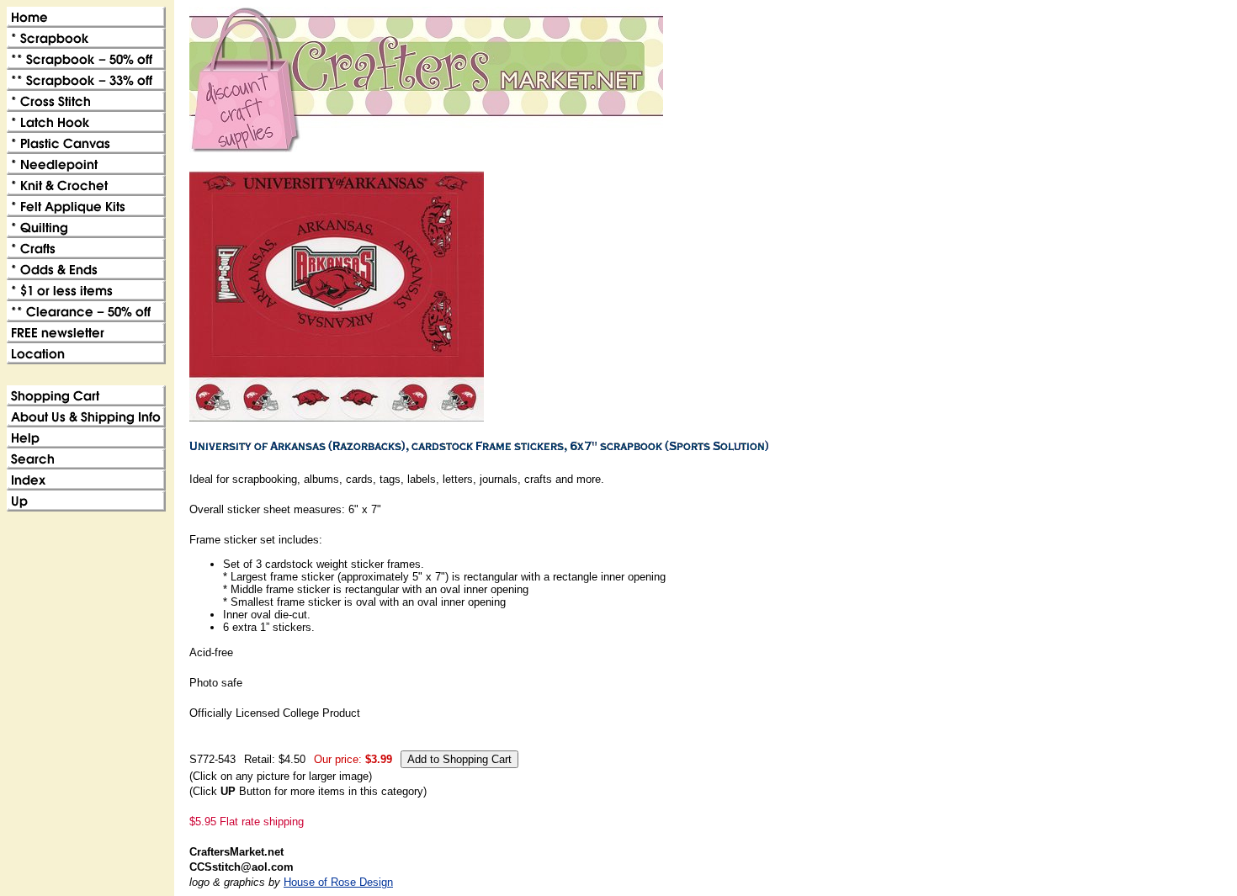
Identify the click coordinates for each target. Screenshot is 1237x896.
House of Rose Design (338, 882)
